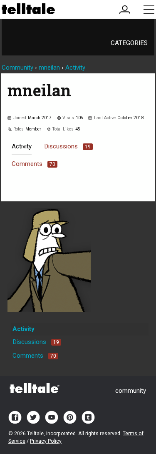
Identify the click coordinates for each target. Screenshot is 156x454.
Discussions (67, 146)
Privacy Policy (46, 441)
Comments (33, 164)
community (130, 390)
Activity (22, 146)
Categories (129, 43)
